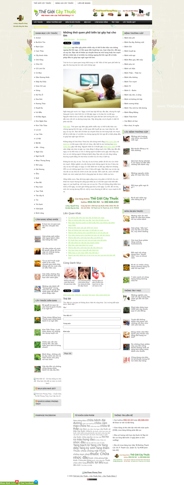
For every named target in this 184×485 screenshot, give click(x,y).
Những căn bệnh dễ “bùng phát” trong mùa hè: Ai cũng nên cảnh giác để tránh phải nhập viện (51, 289)
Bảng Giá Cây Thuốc (64, 3)
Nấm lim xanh (95, 443)
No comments (81, 39)
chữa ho (84, 425)
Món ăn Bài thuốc (72, 22)
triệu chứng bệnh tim (103, 295)
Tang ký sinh (87, 448)
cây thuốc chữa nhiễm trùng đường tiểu (92, 432)
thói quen (92, 295)
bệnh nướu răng (111, 142)
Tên (65, 307)
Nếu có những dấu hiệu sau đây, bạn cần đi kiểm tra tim (88, 220)
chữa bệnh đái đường (89, 422)
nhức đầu (79, 442)
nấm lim (88, 443)
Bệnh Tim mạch (69, 39)
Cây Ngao (96, 429)
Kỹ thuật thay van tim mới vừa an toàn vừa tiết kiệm (87, 240)
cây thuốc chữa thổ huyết (81, 434)
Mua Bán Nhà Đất (47, 388)
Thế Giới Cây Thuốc (42, 3)
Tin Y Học (115, 22)
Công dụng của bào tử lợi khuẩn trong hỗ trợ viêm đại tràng (140, 359)
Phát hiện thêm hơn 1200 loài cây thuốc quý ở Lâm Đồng (139, 309)
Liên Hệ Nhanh (84, 3)
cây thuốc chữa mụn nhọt (100, 431)
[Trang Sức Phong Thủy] (92, 209)
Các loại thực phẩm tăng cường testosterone (139, 242)
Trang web (66, 323)
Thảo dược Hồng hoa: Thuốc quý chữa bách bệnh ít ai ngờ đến (51, 319)
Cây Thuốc (38, 22)
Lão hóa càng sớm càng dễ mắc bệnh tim (83, 250)
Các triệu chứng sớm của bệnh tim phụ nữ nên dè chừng (89, 235)
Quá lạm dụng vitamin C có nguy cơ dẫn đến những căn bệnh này (140, 162)
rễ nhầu (102, 443)
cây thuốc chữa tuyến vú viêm (98, 434)
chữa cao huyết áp (88, 423)
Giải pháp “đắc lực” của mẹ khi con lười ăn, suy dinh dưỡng (139, 229)
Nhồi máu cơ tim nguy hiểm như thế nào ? (83, 253)
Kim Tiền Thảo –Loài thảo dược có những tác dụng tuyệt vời (51, 331)
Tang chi (95, 445)
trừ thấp (89, 465)
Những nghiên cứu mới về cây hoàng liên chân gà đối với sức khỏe (140, 297)
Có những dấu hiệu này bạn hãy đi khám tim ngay (86, 218)
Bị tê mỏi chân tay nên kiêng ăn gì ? (139, 198)
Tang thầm (102, 448)
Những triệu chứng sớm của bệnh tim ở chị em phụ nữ (88, 233)
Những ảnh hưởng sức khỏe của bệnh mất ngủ (139, 138)
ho (103, 436)
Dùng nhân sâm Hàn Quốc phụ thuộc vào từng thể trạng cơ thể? (140, 334)
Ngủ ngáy (66, 127)
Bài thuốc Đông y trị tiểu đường (139, 149)
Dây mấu (98, 437)
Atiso (75, 420)
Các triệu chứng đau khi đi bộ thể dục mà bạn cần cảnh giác (51, 275)
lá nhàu (97, 440)
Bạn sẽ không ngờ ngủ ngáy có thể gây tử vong (85, 230)
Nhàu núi (103, 440)
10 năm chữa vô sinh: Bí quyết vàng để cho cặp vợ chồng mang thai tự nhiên (51, 251)
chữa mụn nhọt (95, 426)
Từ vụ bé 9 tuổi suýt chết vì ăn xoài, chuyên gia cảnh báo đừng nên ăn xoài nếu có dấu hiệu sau (51, 264)
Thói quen (67, 47)
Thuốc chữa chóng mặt (85, 450)
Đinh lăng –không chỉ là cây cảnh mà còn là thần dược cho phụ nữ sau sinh (51, 356)
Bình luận (66, 331)
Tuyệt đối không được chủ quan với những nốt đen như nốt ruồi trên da (139, 322)
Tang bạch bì (81, 445)
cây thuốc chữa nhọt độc (102, 433)
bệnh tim (66, 144)
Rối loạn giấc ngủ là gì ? (139, 186)
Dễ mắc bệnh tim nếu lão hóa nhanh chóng (83, 243)
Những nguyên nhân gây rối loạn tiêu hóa (140, 174)
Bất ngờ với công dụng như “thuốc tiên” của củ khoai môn (139, 255)
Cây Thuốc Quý (129, 22)
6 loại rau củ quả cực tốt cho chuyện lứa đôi (51, 225)
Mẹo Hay (87, 22)
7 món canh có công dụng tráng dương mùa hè (140, 278)
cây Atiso (83, 429)
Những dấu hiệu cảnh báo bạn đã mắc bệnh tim (85, 248)
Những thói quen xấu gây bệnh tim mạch (83, 228)
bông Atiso (82, 420)
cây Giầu (90, 429)
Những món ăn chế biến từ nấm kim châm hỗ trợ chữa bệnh (140, 217)
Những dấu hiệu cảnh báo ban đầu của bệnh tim (85, 238)
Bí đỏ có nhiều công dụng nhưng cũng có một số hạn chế (140, 266)
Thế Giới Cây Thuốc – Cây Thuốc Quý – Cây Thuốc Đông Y (95, 476)
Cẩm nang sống (101, 22)
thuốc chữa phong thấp (98, 458)
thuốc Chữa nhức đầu (91, 455)
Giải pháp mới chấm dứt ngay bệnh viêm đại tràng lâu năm (50, 238)
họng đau (89, 439)
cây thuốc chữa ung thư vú (84, 437)
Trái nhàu (84, 465)
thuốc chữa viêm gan (98, 460)
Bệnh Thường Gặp (54, 22)
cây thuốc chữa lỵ (84, 431)
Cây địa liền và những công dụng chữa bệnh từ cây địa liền (51, 368)
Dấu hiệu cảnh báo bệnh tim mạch (80, 245)
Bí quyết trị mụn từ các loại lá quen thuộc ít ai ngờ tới (51, 307)
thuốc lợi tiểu (95, 462)
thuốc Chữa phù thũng (82, 460)
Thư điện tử (67, 315)
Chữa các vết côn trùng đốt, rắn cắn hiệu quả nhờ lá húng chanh (51, 344)
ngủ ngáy (85, 295)
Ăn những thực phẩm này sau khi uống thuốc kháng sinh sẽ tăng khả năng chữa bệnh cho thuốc (140, 347)
